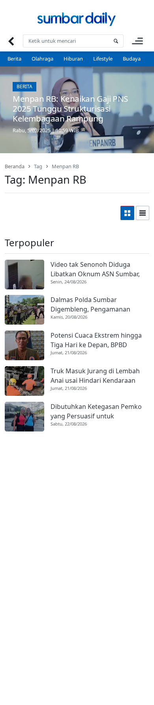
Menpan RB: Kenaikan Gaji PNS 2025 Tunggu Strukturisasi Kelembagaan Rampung (70, 108)
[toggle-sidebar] (137, 41)
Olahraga (42, 58)
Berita (14, 58)
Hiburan (73, 58)
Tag (38, 166)
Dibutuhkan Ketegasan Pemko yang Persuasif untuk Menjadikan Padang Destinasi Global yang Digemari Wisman (96, 411)
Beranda (14, 166)
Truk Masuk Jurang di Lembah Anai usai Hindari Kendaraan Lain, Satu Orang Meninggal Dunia (95, 376)
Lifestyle (103, 58)
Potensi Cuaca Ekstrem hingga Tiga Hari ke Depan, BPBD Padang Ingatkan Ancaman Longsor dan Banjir (96, 340)
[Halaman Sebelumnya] (11, 41)
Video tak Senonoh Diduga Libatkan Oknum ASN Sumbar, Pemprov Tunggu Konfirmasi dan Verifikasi (95, 269)
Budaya (132, 58)
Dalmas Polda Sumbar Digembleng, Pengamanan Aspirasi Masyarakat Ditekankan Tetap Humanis (99, 304)
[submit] (115, 41)
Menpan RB (65, 166)
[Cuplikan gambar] (24, 274)
